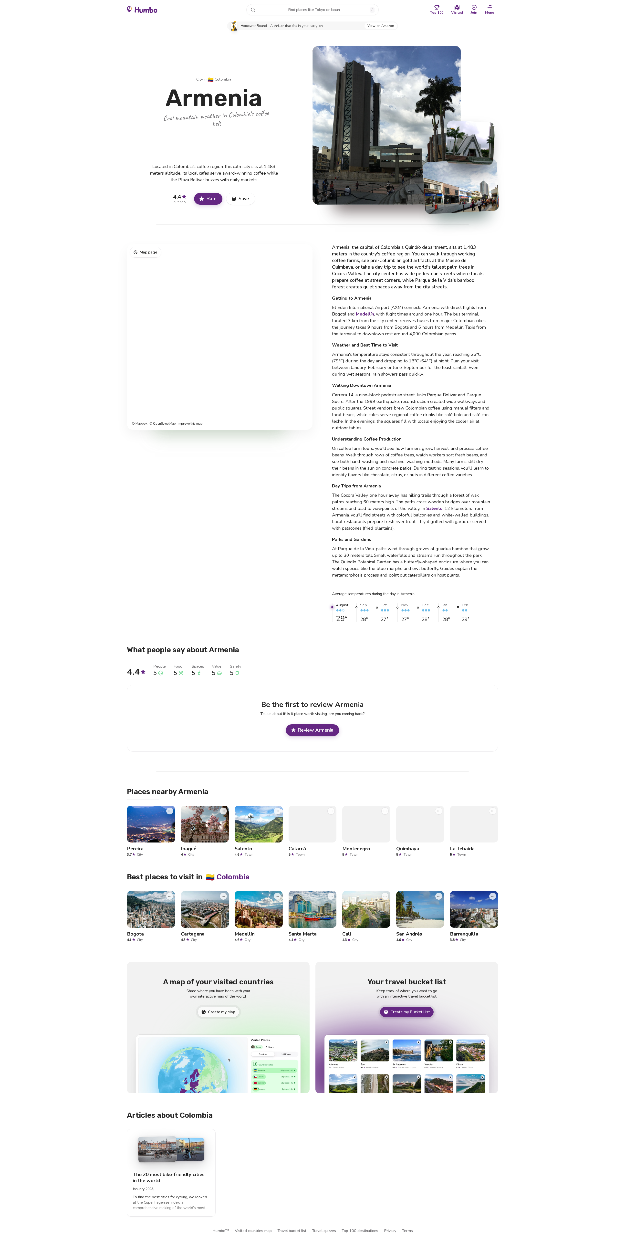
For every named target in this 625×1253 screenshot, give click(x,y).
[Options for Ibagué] (223, 810)
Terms (407, 1230)
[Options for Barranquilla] (492, 896)
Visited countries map (253, 1230)
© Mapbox (139, 424)
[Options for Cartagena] (223, 896)
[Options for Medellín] (277, 896)
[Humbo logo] (142, 9)
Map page (148, 252)
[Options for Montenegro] (385, 810)
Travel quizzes (324, 1230)
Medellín (365, 314)
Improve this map (190, 424)
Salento (434, 508)
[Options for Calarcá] (331, 810)
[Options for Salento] (277, 810)
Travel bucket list (292, 1230)
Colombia (219, 79)
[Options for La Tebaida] (492, 810)
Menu (489, 12)
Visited (457, 12)
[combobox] (312, 9)
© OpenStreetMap (162, 424)
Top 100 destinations (360, 1230)
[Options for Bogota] (169, 896)
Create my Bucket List (410, 1012)
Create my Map (221, 1012)
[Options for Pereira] (169, 810)
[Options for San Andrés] (438, 896)
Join (474, 12)
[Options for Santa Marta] (331, 896)
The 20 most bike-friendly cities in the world (169, 1177)
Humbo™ (220, 1230)
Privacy (390, 1230)
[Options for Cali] (385, 896)
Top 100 (436, 12)
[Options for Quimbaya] (438, 810)
